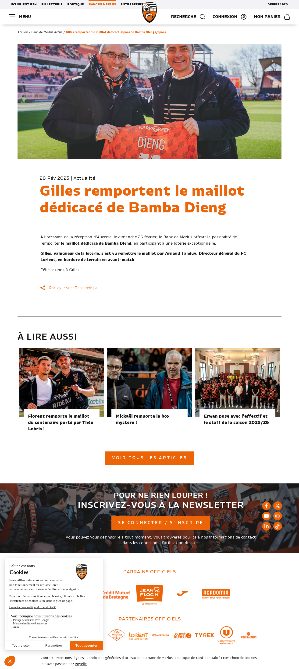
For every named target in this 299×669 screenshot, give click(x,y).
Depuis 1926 (277, 4)
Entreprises (132, 4)
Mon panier (267, 17)
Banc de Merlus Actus (46, 32)
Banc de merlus (102, 4)
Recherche (183, 16)
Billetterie (52, 4)
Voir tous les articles (149, 458)
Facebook (83, 288)
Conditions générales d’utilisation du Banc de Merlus (129, 658)
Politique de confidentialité (197, 658)
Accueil (23, 32)
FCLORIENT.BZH (24, 4)
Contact (47, 658)
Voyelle (81, 664)
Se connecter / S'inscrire (160, 523)
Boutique (75, 4)
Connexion (225, 17)
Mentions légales (70, 658)
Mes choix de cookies (240, 658)
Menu (25, 16)
